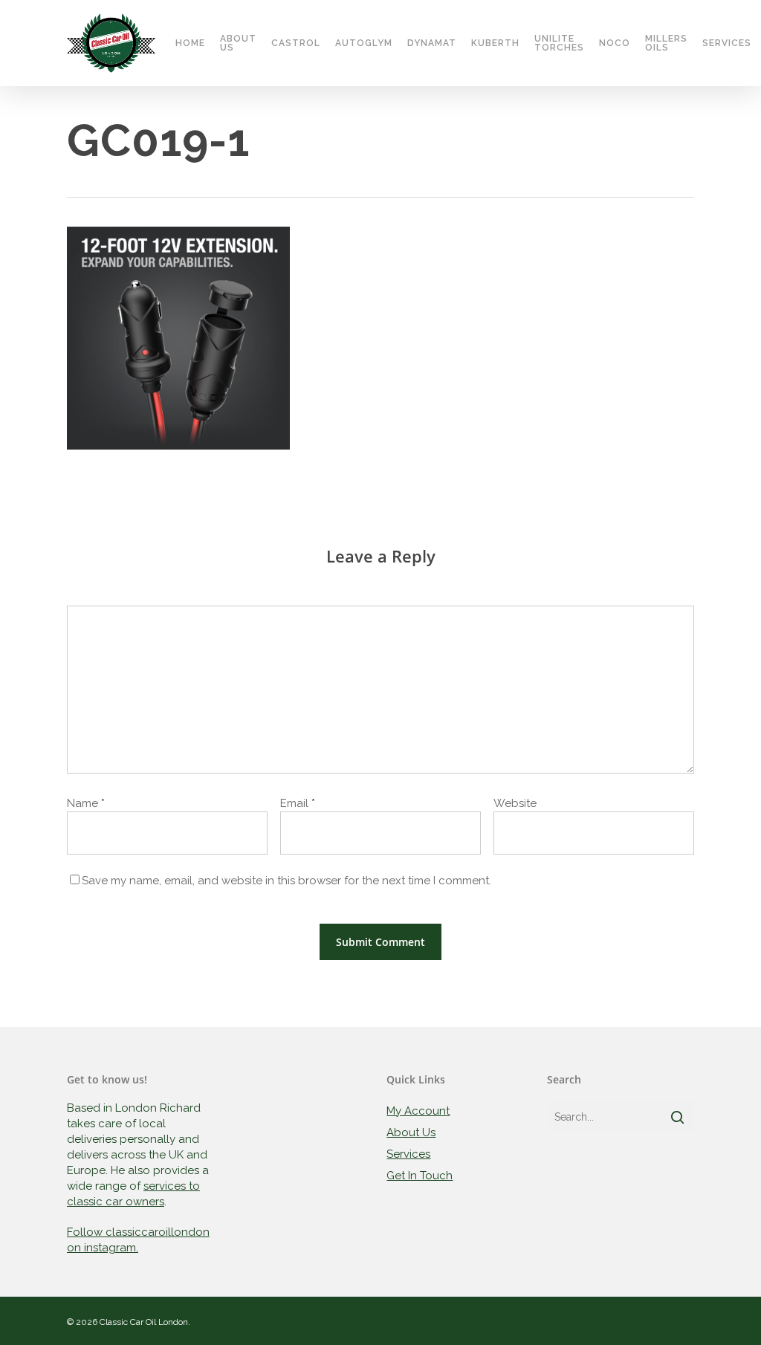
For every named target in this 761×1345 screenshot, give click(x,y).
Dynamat (431, 43)
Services (726, 43)
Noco (614, 43)
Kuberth (495, 43)
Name (86, 803)
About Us (238, 43)
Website (515, 803)
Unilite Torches (559, 43)
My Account (418, 1111)
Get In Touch (419, 1175)
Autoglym (363, 43)
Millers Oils (666, 43)
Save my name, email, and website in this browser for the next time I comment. (286, 880)
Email (297, 803)
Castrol (295, 43)
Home (190, 43)
